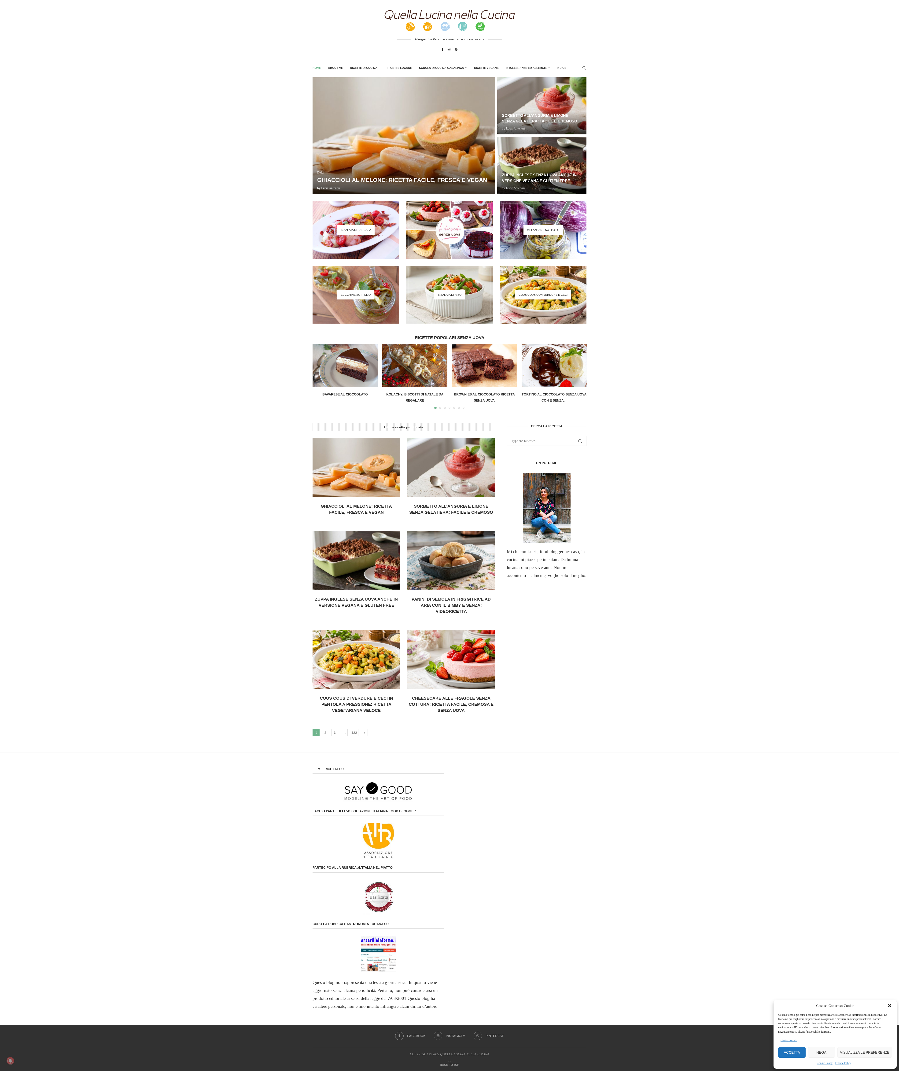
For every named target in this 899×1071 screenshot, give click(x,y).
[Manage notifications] (10, 1060)
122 (354, 733)
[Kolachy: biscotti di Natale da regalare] (414, 365)
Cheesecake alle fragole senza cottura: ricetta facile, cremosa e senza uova (451, 704)
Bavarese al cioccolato (345, 394)
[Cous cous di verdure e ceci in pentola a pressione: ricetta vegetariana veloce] (356, 659)
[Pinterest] (456, 49)
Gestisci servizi (789, 1040)
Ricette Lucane (399, 68)
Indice (561, 68)
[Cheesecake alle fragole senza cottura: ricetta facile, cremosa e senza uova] (451, 659)
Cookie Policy (825, 1063)
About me (335, 68)
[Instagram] (449, 49)
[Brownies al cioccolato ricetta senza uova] (484, 365)
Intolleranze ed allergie (526, 68)
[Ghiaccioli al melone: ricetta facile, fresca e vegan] (404, 135)
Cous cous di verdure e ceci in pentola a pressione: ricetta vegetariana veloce (356, 704)
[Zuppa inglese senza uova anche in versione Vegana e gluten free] (541, 165)
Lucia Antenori (330, 188)
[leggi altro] (546, 508)
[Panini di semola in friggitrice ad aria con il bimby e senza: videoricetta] (451, 560)
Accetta (792, 1052)
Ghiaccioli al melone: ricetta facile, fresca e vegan (402, 180)
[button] (889, 1005)
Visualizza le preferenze (864, 1052)
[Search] (584, 68)
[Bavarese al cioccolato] (345, 365)
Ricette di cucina (363, 68)
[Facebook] (442, 49)
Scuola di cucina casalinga (441, 68)
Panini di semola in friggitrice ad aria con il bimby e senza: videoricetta (451, 605)
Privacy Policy (843, 1063)
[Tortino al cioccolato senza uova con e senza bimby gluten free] (554, 365)
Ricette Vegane (486, 68)
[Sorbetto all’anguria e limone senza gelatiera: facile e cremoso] (541, 105)
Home (317, 68)
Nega (821, 1052)
